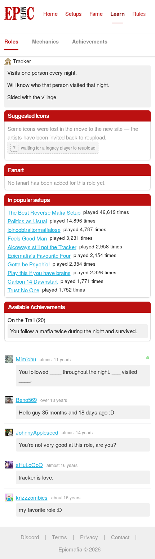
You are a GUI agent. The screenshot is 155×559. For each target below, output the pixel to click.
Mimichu (26, 359)
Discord (30, 537)
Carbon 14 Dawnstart (33, 281)
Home (50, 13)
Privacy (89, 537)
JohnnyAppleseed (37, 432)
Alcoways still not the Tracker (42, 247)
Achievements (89, 41)
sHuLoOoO (29, 464)
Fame (96, 13)
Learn (117, 14)
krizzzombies (32, 497)
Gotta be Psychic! (29, 264)
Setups (73, 13)
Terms (59, 537)
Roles (11, 41)
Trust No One (23, 290)
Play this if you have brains (39, 272)
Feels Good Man (27, 238)
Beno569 (26, 399)
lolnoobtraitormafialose (34, 229)
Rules (139, 13)
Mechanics (45, 41)
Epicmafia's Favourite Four (39, 255)
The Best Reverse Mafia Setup (44, 212)
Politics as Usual (27, 221)
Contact (120, 537)
